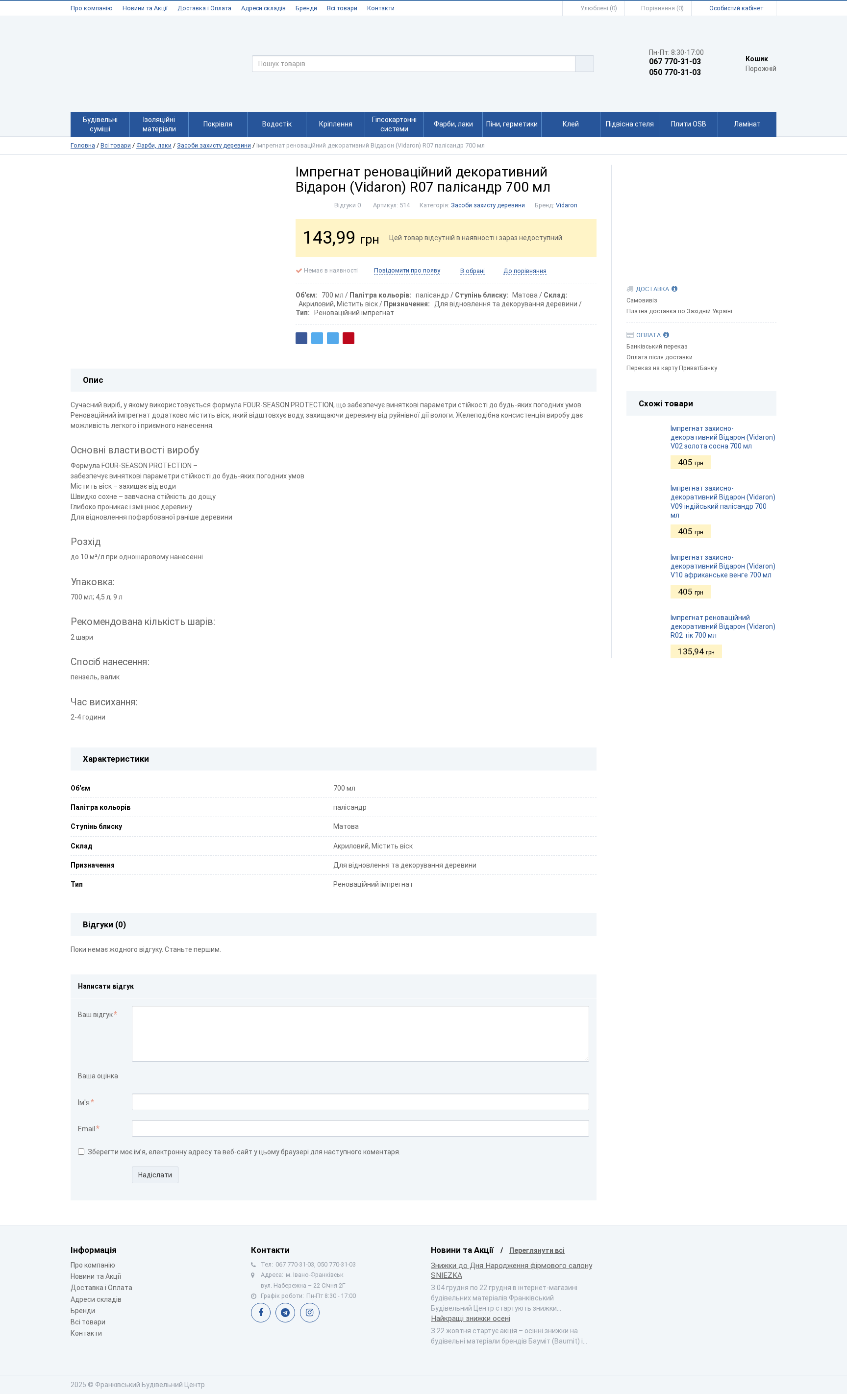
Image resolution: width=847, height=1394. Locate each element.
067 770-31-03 (675, 62)
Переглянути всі (537, 1250)
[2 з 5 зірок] (147, 1076)
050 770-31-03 (675, 72)
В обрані (472, 270)
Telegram (285, 1312)
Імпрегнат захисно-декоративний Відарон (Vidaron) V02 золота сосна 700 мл (723, 437)
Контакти (381, 8)
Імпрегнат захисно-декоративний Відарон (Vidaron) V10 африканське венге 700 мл (723, 566)
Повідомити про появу (407, 270)
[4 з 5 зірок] (168, 1076)
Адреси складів (263, 8)
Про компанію (92, 8)
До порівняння (525, 270)
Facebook (261, 1312)
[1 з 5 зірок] (137, 1076)
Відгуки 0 (347, 205)
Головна (83, 145)
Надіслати (155, 1175)
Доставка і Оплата (204, 8)
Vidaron (566, 205)
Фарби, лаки (154, 145)
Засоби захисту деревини (214, 145)
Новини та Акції (145, 8)
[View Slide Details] (701, 215)
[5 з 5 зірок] (178, 1076)
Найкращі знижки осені (470, 1318)
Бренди (306, 8)
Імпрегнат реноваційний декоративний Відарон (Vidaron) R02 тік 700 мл (723, 626)
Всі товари (342, 8)
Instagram (310, 1312)
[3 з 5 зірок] (157, 1076)
